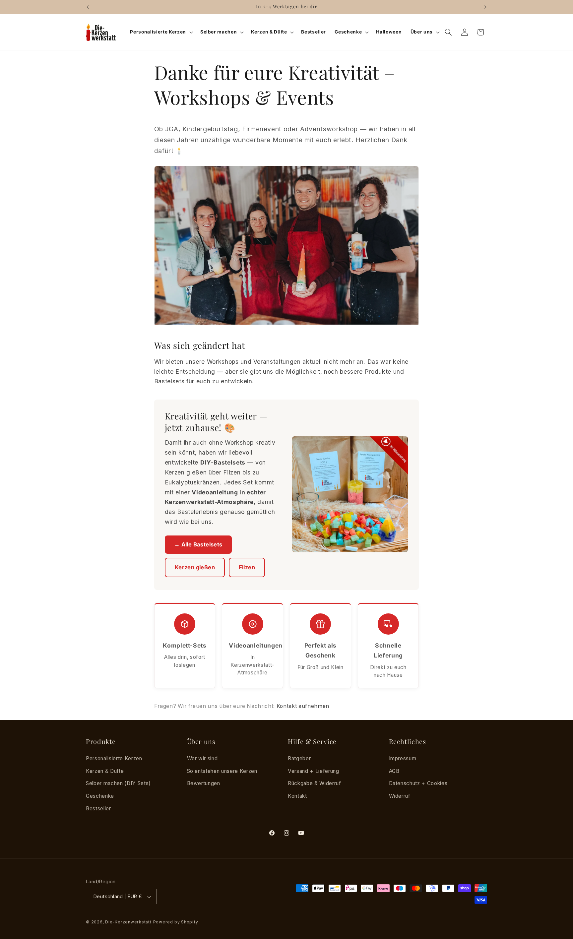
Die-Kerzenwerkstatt (128, 921)
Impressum (402, 758)
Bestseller (98, 808)
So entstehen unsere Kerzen (222, 771)
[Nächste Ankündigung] (485, 7)
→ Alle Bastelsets (198, 544)
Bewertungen (203, 783)
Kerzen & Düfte (105, 771)
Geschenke (100, 795)
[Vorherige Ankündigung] (88, 7)
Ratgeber (299, 758)
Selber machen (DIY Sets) (118, 783)
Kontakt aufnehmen (303, 706)
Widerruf (400, 795)
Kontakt (297, 795)
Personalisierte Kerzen (114, 758)
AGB (394, 771)
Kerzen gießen (195, 567)
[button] (161, 32)
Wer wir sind (202, 758)
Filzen (247, 567)
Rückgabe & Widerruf (314, 783)
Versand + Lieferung (313, 771)
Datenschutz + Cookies (418, 783)
